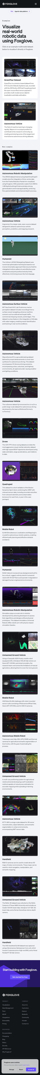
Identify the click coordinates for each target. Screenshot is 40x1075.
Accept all (31, 1069)
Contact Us (25, 1024)
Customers (25, 1008)
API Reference (6, 1049)
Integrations (6, 1017)
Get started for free (20, 977)
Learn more (26, 1065)
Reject (21, 1069)
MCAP (4, 1014)
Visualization (6, 1005)
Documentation (7, 1033)
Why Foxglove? (6, 1052)
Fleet (3, 1011)
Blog (3, 1039)
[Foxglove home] (9, 4)
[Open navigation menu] (36, 4)
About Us (25, 1005)
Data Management (7, 1008)
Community (25, 1017)
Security (4, 1046)
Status (4, 1042)
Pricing (4, 1024)
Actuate (24, 1020)
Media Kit (25, 1014)
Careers (24, 1011)
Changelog (5, 1036)
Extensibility (6, 1020)
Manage (11, 1069)
